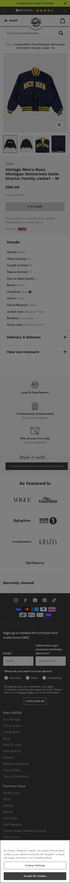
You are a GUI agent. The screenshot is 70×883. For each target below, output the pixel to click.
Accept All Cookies (35, 875)
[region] (35, 861)
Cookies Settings (35, 865)
